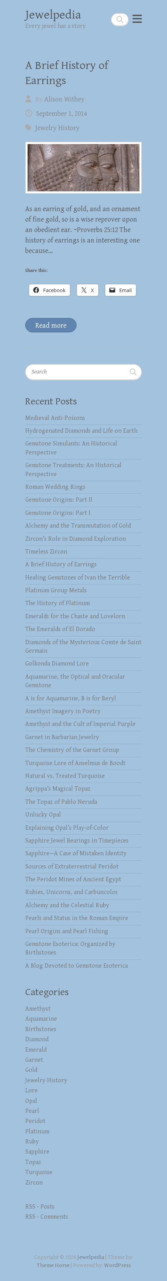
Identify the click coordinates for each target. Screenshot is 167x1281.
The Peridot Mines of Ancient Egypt (73, 879)
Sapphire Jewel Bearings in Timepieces (77, 840)
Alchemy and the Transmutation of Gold (78, 526)
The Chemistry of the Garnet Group (72, 750)
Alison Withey (64, 99)
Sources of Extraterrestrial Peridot (71, 866)
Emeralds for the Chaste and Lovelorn (75, 616)
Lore (31, 1090)
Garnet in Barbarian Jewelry (62, 737)
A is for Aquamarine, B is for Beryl (70, 698)
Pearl (32, 1111)
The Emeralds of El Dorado (60, 629)
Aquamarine (41, 1019)
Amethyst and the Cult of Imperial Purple (80, 724)
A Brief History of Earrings (61, 564)
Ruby (32, 1141)
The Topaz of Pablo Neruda (61, 802)
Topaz (33, 1162)
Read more (50, 326)
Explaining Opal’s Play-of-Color (67, 828)
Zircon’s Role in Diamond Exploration (75, 539)
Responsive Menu (137, 19)
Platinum (37, 1131)
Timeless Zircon (46, 551)
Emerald (36, 1050)
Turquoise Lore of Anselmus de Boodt (75, 763)
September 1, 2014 (61, 114)
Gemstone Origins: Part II (58, 500)
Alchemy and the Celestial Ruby (67, 905)
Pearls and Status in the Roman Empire (76, 918)
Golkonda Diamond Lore (57, 663)
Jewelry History (57, 128)
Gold (31, 1070)
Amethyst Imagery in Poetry (63, 711)
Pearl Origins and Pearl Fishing (66, 931)
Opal (31, 1101)
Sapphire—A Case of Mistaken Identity (76, 853)
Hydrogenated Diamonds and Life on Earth (81, 431)
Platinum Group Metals (56, 590)
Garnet (34, 1060)
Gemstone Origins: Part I (57, 513)
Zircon (34, 1182)
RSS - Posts (39, 1207)
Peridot (35, 1121)
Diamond (37, 1039)
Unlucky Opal (43, 814)
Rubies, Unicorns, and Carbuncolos (71, 892)
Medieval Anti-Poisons (55, 418)
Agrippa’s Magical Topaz (57, 789)
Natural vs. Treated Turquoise (65, 776)
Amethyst (37, 1009)
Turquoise (38, 1172)
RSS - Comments (46, 1217)
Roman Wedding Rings (55, 487)
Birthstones (40, 1029)
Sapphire (37, 1151)
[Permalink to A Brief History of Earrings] (83, 168)
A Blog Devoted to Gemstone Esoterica (76, 966)
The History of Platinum (57, 603)
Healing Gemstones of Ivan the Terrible (77, 577)
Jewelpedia (53, 15)
